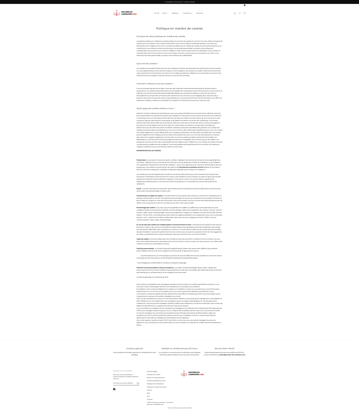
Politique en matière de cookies (156, 387)
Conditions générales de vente (156, 380)
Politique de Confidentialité (155, 384)
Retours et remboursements (156, 377)
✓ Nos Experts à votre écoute (173, 2)
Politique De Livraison (153, 374)
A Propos (150, 399)
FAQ (148, 396)
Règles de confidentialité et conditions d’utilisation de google (164, 263)
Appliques (175, 13)
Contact (149, 390)
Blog (148, 393)
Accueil (156, 13)
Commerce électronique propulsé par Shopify (179, 408)
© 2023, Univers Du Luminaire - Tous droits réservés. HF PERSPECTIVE (160, 403)
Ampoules (199, 13)
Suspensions (187, 13)
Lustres (164, 13)
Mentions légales (152, 371)
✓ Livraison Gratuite (189, 2)
